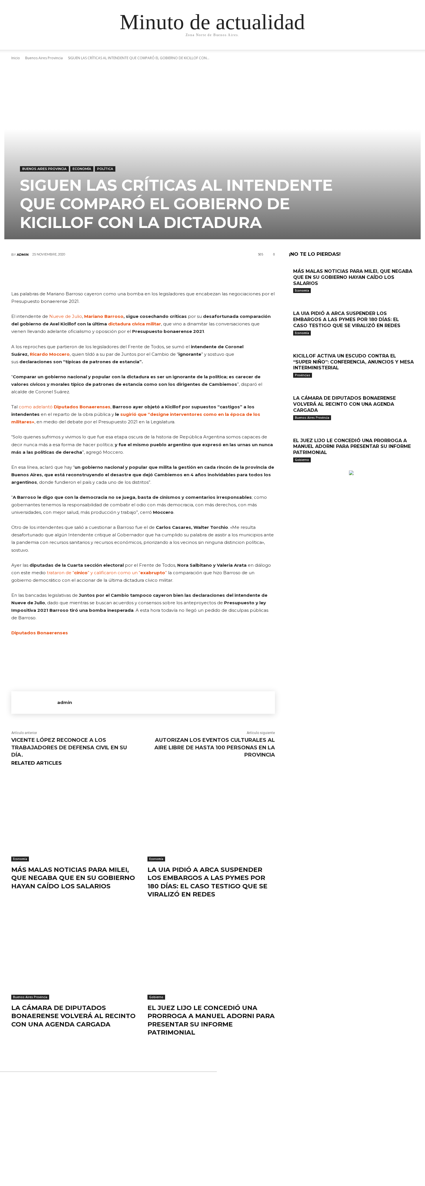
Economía (82, 169)
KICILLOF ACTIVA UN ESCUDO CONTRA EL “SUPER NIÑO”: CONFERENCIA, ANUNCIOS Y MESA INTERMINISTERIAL (353, 362)
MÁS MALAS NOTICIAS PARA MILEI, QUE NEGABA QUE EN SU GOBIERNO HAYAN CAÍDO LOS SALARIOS (73, 878)
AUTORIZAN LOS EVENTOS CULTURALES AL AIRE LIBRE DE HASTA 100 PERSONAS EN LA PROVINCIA (214, 747)
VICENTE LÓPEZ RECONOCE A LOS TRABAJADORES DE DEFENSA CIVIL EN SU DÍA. (69, 747)
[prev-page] (290, 467)
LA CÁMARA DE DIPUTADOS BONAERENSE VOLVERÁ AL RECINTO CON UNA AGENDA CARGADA (73, 1016)
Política (105, 169)
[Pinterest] (142, 273)
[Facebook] (108, 273)
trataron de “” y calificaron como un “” (107, 572)
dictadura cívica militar (134, 324)
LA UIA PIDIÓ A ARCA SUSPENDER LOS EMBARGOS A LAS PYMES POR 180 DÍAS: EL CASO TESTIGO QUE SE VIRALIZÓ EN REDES (207, 882)
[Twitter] (125, 273)
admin (23, 255)
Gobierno (156, 997)
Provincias (302, 375)
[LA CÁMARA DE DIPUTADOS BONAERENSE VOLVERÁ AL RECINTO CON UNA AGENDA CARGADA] (75, 955)
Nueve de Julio (65, 316)
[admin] (34, 702)
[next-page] (293, 467)
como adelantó (64, 406)
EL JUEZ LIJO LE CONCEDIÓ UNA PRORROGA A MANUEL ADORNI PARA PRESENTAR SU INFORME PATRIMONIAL (211, 1020)
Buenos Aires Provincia (44, 169)
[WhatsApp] (160, 273)
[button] (360, 51)
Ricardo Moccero (50, 354)
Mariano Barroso (103, 316)
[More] (178, 273)
